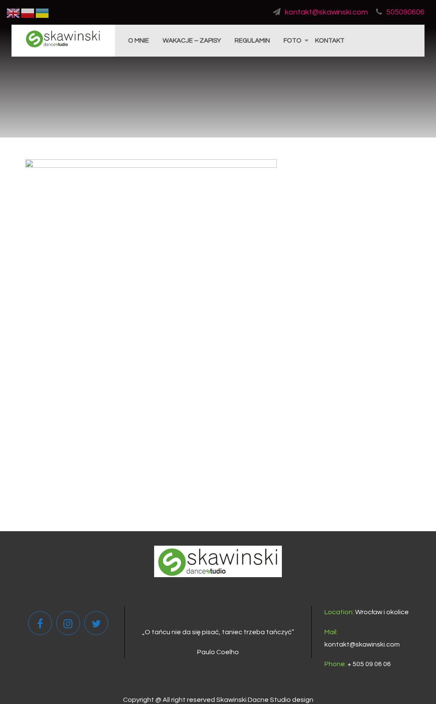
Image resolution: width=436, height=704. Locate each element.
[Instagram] (67, 625)
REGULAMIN (252, 40)
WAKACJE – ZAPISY (192, 40)
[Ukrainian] (42, 13)
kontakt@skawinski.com (326, 12)
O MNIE (138, 40)
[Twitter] (96, 625)
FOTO (292, 40)
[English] (13, 13)
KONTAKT (329, 40)
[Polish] (28, 13)
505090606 (405, 12)
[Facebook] (40, 625)
